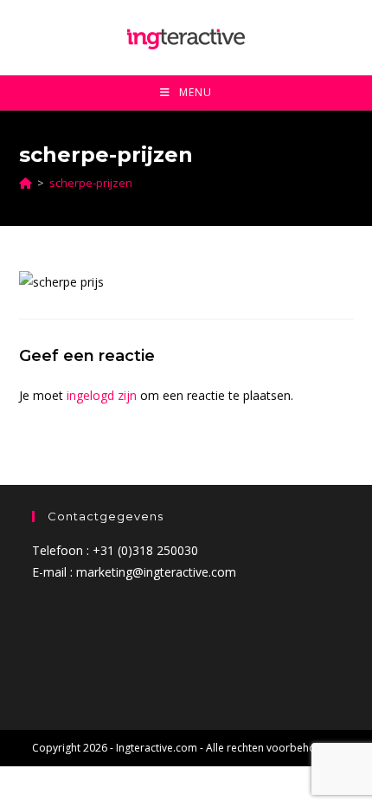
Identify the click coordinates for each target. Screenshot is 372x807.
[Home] (25, 182)
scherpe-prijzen (90, 182)
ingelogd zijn (102, 395)
